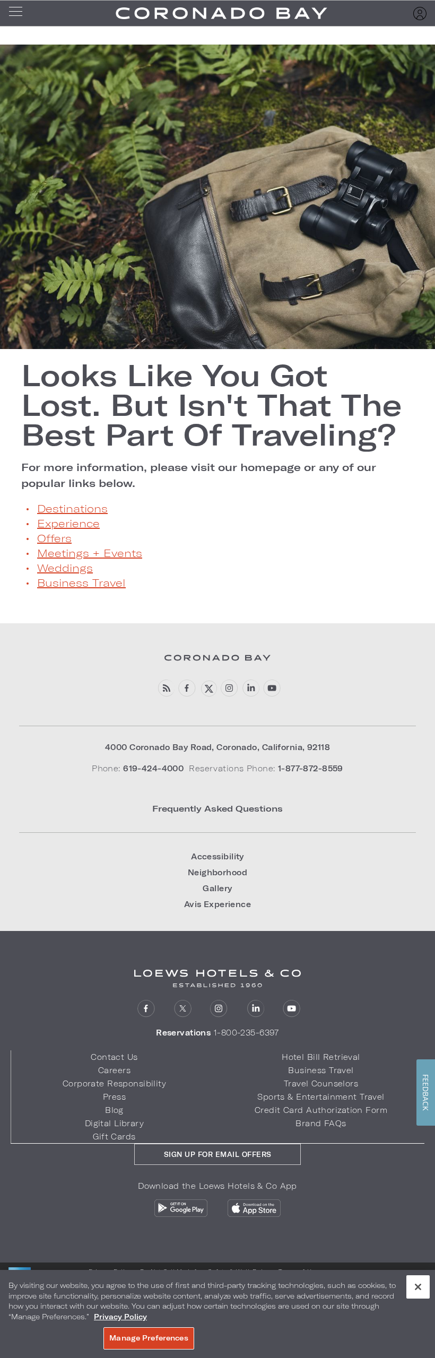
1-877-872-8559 (310, 768)
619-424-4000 (153, 768)
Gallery (217, 888)
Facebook (187, 688)
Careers (114, 1070)
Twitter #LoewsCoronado (208, 688)
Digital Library (114, 1123)
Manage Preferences (148, 1338)
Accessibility (217, 856)
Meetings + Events (89, 552)
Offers (54, 538)
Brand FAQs (320, 1123)
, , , (217, 747)
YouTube (272, 688)
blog (166, 688)
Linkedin (250, 688)
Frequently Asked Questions (217, 808)
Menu (19, 13)
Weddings (65, 567)
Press (114, 1096)
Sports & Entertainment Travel (320, 1096)
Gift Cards (114, 1136)
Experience (68, 523)
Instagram (219, 1008)
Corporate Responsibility (114, 1083)
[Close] (418, 1287)
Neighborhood (217, 872)
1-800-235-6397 (246, 1032)
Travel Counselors (321, 1083)
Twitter (183, 1008)
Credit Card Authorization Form (321, 1110)
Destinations (72, 508)
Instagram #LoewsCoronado (229, 688)
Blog (114, 1110)
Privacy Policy (120, 1316)
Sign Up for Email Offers (218, 1154)
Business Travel (81, 582)
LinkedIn (255, 1008)
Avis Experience (217, 904)
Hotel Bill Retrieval (321, 1056)
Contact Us (114, 1056)
